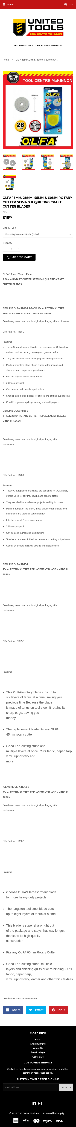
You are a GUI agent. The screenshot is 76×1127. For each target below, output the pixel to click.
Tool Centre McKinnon (28, 1113)
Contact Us (38, 1056)
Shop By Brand (38, 1043)
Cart (70, 4)
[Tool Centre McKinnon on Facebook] (34, 1104)
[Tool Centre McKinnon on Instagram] (40, 1104)
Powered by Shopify (53, 1113)
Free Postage (38, 1052)
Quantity (7, 243)
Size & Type (9, 227)
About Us (38, 1048)
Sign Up (66, 1087)
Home (6, 59)
